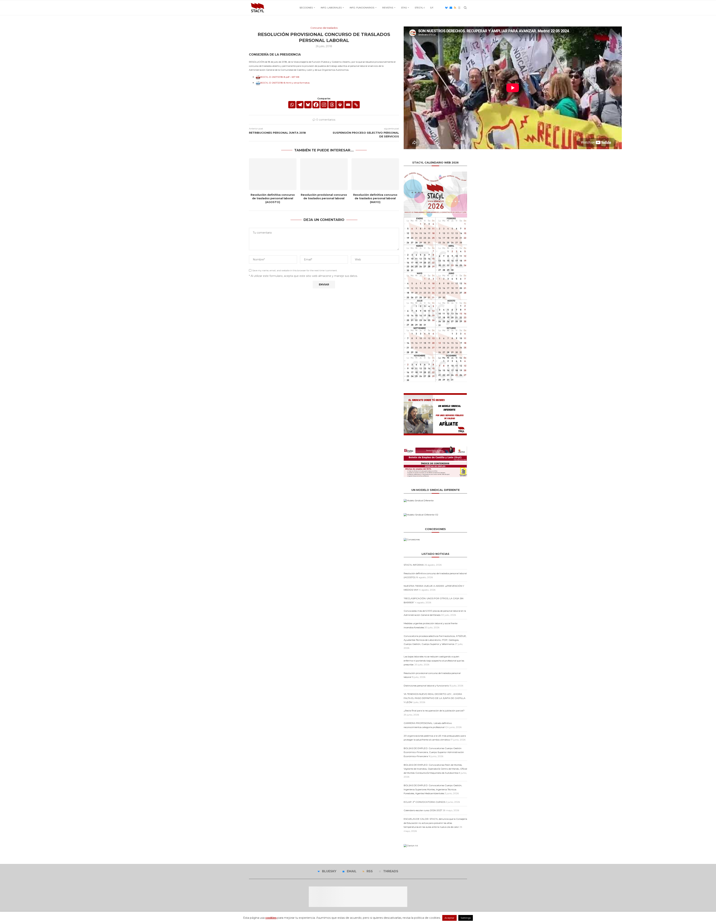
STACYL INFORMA (414, 564)
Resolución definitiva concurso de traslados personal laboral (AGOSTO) (273, 198)
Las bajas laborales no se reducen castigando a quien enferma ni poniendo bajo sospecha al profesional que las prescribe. (434, 660)
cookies (271, 917)
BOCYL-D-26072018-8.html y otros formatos (285, 82)
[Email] (451, 7)
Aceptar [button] (449, 917)
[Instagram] (324, 104)
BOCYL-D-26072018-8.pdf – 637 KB (279, 77)
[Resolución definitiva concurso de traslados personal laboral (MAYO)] (375, 174)
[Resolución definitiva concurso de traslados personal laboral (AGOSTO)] (272, 174)
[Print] (340, 104)
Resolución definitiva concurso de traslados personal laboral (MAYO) (375, 198)
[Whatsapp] (292, 104)
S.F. (432, 7)
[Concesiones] (412, 539)
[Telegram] (300, 104)
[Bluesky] (446, 7)
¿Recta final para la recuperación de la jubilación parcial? (434, 710)
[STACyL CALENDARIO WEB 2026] (435, 277)
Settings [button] (466, 917)
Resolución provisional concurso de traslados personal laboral (324, 196)
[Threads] (459, 7)
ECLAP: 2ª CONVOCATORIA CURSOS (424, 802)
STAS (404, 7)
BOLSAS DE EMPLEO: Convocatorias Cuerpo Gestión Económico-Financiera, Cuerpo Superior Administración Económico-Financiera (434, 752)
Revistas (387, 7)
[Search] (465, 7)
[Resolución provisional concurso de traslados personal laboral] (324, 174)
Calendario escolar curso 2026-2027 (423, 810)
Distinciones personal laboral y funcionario (426, 685)
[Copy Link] (356, 104)
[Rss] (455, 7)
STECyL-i (420, 7)
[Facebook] (316, 104)
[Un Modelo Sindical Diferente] (419, 500)
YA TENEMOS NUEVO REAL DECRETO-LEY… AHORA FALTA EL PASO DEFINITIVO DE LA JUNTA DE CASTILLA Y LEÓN (434, 698)
